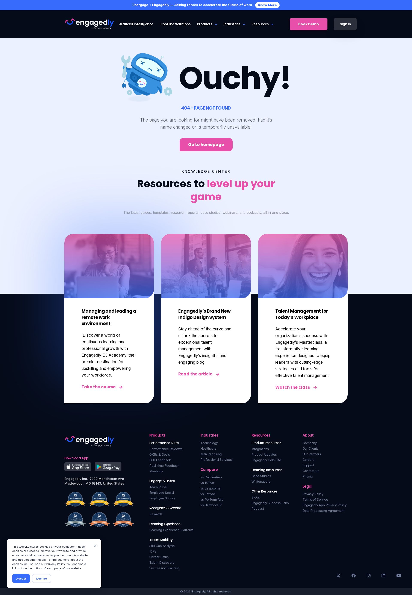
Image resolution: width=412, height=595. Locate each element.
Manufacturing (211, 454)
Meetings (156, 471)
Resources (260, 24)
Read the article (195, 374)
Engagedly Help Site (266, 460)
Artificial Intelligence (136, 24)
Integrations (260, 449)
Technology (209, 443)
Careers (308, 460)
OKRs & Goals (159, 454)
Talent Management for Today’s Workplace (301, 314)
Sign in (345, 24)
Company (310, 443)
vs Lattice (207, 494)
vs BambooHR (211, 505)
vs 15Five (207, 483)
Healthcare (208, 448)
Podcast (257, 508)
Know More (267, 5)
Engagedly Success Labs (270, 503)
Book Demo (308, 24)
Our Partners (312, 454)
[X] (338, 576)
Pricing (308, 476)
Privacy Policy (313, 494)
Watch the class (292, 387)
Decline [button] (41, 578)
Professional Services (216, 460)
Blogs (255, 497)
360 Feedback (160, 460)
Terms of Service (315, 499)
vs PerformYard (211, 499)
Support (308, 465)
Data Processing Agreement (323, 511)
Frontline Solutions (175, 24)
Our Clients (311, 448)
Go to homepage (206, 145)
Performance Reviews (165, 449)
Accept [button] (21, 578)
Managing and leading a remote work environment (109, 317)
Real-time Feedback (164, 466)
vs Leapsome (210, 488)
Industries (232, 24)
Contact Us (311, 471)
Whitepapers (260, 481)
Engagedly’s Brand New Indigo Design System (204, 314)
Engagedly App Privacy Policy (325, 505)
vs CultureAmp (211, 477)
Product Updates (264, 454)
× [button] (95, 545)
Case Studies (261, 476)
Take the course (99, 387)
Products (204, 24)
